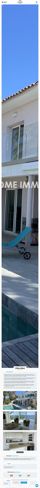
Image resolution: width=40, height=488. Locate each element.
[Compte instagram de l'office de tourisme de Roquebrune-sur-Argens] (4, 2)
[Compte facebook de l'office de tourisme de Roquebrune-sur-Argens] (5, 2)
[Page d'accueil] (20, 3)
